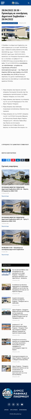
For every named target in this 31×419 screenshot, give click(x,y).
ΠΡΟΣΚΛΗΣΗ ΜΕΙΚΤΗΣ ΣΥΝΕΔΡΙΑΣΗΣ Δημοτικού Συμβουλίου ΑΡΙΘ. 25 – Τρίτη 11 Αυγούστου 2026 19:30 (15, 219)
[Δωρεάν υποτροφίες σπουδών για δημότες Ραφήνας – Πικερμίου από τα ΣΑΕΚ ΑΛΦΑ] (6, 300)
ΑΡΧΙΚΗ (6, 409)
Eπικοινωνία (23, 409)
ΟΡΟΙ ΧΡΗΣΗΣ (14, 409)
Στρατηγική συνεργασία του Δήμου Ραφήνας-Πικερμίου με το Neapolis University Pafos (20, 358)
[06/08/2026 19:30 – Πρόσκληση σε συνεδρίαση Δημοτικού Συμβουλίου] (15, 237)
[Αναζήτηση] (28, 3)
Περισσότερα (5, 196)
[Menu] (2, 3)
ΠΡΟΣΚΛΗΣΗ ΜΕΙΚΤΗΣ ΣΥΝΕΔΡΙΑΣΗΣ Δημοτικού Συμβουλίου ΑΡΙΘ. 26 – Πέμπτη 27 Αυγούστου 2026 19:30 (15, 189)
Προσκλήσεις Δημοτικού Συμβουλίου (9, 23)
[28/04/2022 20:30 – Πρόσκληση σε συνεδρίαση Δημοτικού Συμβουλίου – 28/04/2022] (15, 40)
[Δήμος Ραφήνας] (15, 3)
